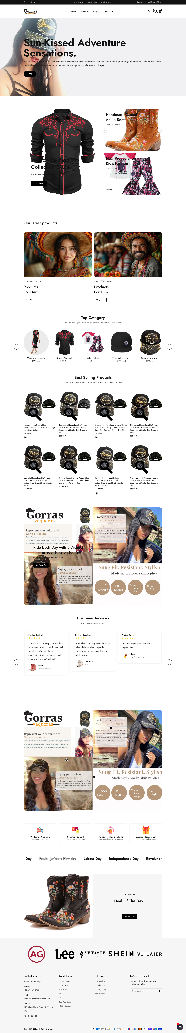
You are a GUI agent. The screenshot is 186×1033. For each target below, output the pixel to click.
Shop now (39, 183)
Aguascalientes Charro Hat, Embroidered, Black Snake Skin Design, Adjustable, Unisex (40, 427)
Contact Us (108, 11)
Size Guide (63, 989)
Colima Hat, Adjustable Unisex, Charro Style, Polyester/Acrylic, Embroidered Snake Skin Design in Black (75, 480)
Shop (29, 73)
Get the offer (41, 565)
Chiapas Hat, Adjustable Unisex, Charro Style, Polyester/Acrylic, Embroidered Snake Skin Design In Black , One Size (111, 427)
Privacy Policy (100, 981)
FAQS (61, 993)
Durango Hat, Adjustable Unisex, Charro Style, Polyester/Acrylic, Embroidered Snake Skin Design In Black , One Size (109, 482)
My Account (63, 985)
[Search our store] (149, 11)
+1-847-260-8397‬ (31, 990)
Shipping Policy (100, 989)
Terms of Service (100, 993)
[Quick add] (111, 727)
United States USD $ (153, 2)
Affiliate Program (65, 1006)
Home (73, 11)
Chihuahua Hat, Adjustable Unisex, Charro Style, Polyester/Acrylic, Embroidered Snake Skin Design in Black (144, 429)
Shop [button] (95, 11)
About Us (85, 11)
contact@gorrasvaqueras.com (37, 998)
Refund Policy (100, 985)
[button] (16, 347)
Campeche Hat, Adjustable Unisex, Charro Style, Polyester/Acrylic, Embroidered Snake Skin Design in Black (73, 429)
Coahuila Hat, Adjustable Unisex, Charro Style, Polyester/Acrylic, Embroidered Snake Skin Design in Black (38, 482)
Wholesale (63, 998)
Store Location (64, 981)
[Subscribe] (159, 991)
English (140, 2)
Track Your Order (65, 1002)
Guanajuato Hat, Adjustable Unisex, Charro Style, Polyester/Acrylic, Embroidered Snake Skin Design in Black (144, 482)
